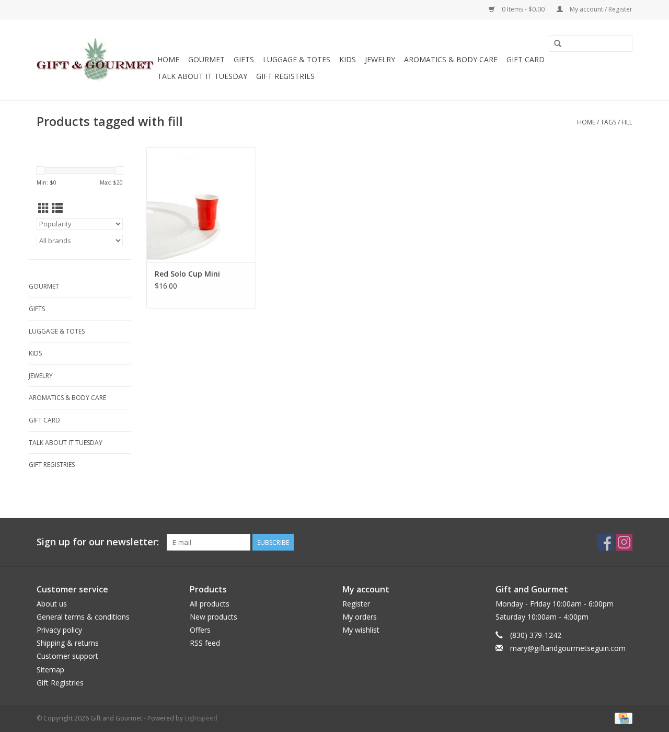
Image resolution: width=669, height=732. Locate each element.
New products (213, 617)
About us (52, 604)
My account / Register (600, 9)
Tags (608, 122)
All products (209, 604)
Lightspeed (200, 718)
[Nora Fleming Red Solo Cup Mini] (201, 204)
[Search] (558, 44)
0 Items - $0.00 (523, 9)
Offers (200, 630)
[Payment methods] (621, 717)
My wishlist (360, 630)
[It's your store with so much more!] (95, 60)
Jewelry (380, 59)
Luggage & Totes (296, 59)
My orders (359, 617)
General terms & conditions (83, 617)
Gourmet (206, 59)
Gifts (244, 59)
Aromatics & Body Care (451, 59)
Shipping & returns (68, 643)
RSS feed (205, 643)
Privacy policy (59, 630)
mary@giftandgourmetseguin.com (568, 648)
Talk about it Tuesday (202, 76)
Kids (347, 59)
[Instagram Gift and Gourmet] (624, 542)
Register (356, 604)
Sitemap (50, 669)
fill (626, 122)
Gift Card (525, 59)
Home (168, 59)
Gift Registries (285, 76)
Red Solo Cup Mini (187, 274)
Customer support (67, 656)
